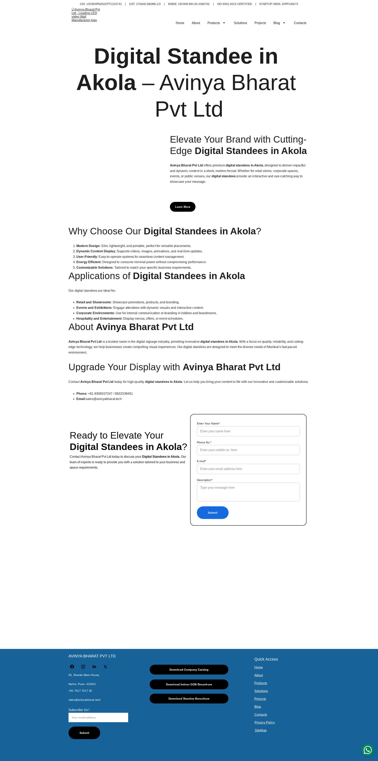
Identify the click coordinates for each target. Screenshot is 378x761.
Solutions (240, 23)
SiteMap (261, 730)
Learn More (182, 206)
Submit (213, 512)
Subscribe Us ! (79, 710)
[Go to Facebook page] (74, 667)
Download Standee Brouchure (189, 698)
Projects (260, 23)
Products (214, 23)
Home (180, 23)
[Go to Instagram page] (85, 667)
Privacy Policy (265, 722)
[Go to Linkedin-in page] (96, 667)
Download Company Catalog (189, 669)
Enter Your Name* (208, 423)
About (196, 23)
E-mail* (201, 461)
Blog (276, 23)
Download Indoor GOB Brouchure (189, 684)
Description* (204, 480)
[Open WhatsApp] (367, 750)
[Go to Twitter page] (105, 667)
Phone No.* (204, 442)
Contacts (300, 23)
